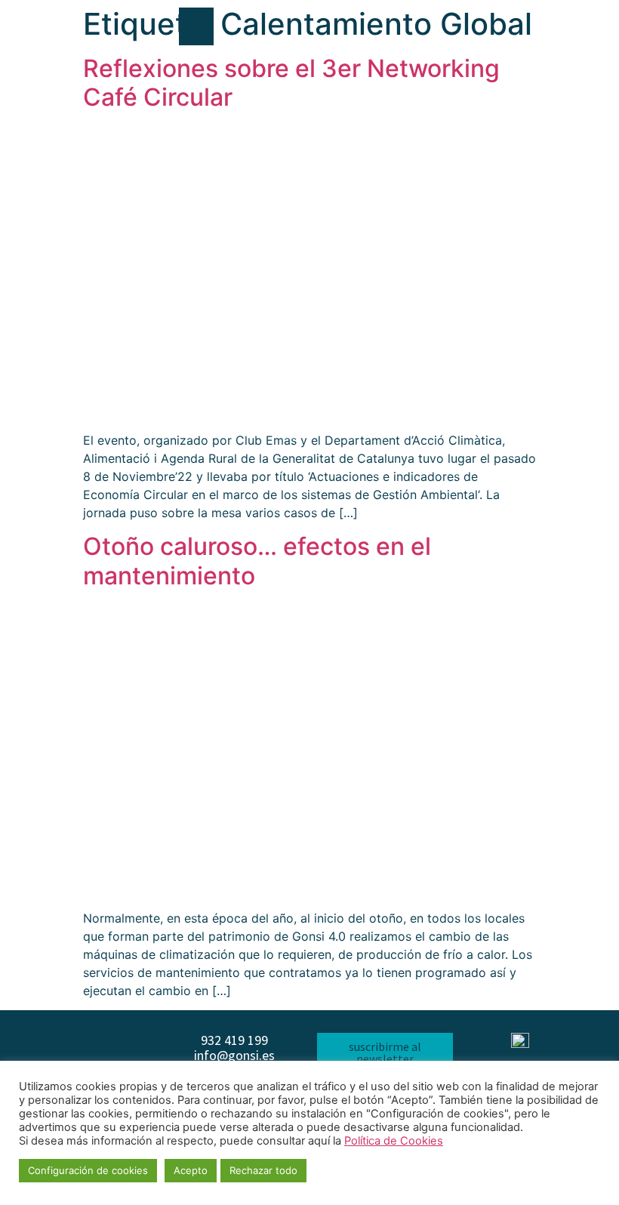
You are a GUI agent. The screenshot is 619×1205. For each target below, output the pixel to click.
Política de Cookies (393, 1141)
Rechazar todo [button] (263, 1170)
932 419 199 (234, 1040)
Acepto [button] (191, 1170)
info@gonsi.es (234, 1055)
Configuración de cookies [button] (88, 1170)
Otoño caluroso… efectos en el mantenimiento (257, 561)
